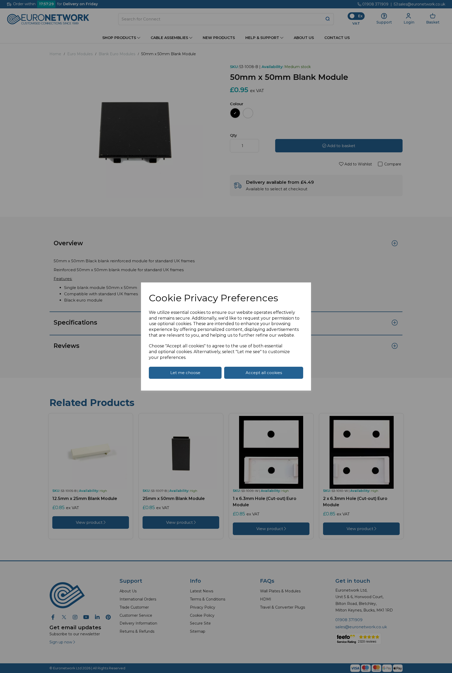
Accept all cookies (264, 372)
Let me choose (185, 372)
